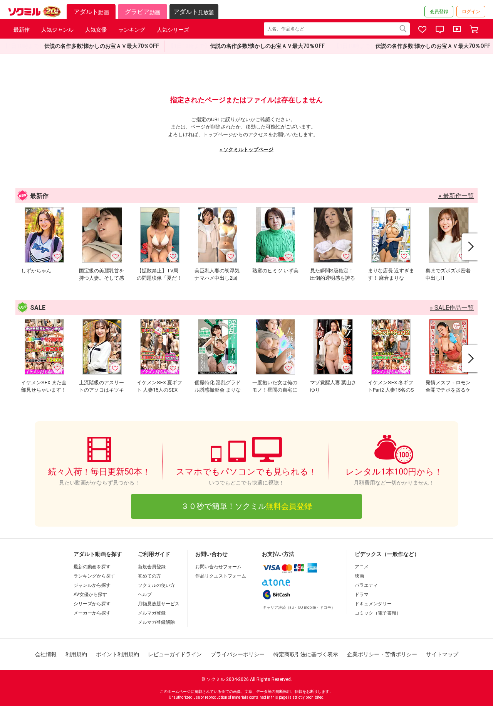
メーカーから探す (92, 613)
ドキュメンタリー (373, 603)
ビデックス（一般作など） (387, 554)
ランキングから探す (94, 576)
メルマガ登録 (152, 613)
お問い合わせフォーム (218, 566)
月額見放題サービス (158, 603)
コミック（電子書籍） (378, 613)
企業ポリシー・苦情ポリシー (382, 654)
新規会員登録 (152, 566)
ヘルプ (145, 594)
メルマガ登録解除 (156, 622)
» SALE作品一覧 (452, 307)
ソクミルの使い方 (156, 585)
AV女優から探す (90, 594)
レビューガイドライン (175, 654)
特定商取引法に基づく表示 (305, 654)
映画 (359, 576)
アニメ (362, 566)
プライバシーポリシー (238, 654)
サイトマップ (442, 654)
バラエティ (366, 585)
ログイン (471, 11)
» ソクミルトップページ (246, 149)
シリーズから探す (92, 603)
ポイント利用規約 (117, 654)
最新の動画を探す (92, 566)
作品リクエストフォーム (220, 576)
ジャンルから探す (92, 585)
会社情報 (46, 654)
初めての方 (149, 576)
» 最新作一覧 (456, 195)
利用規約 (76, 654)
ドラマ (362, 594)
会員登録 (439, 11)
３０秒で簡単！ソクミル (246, 506)
